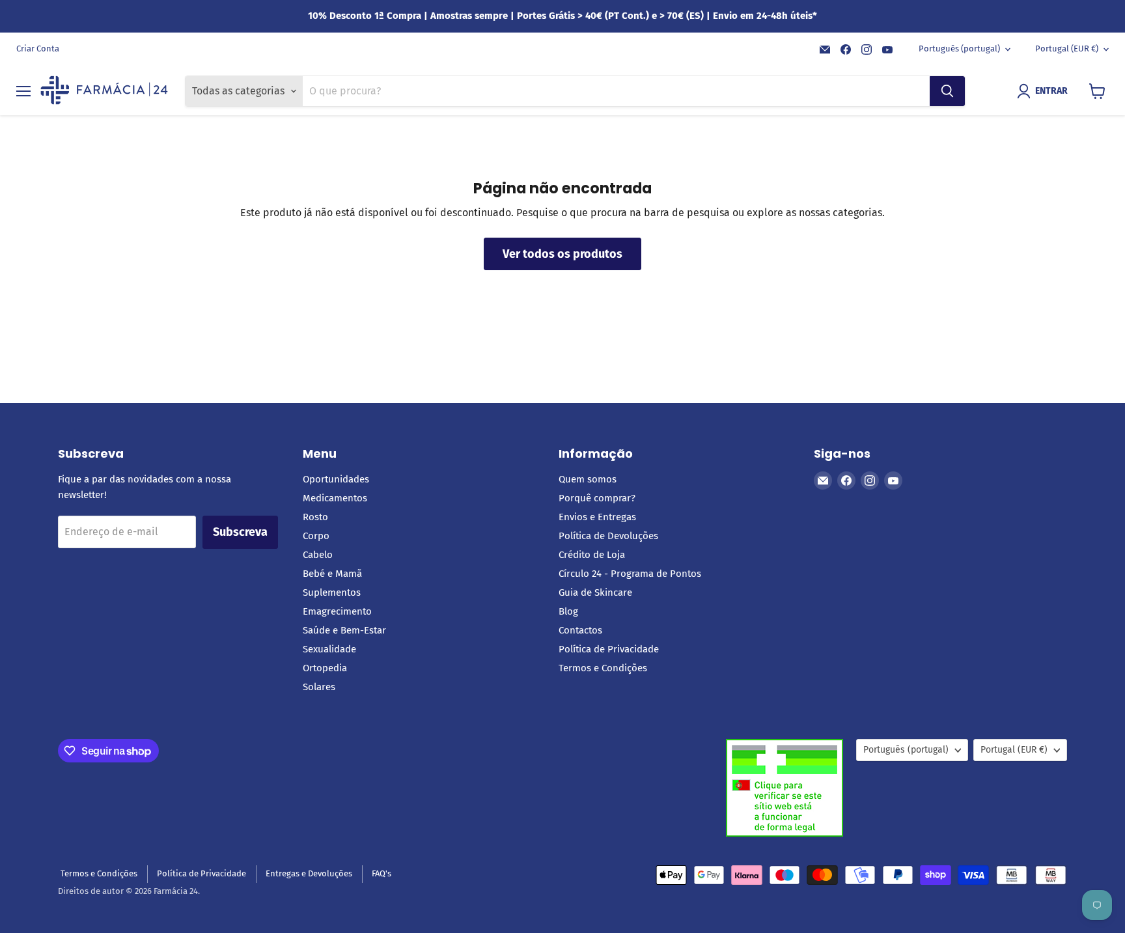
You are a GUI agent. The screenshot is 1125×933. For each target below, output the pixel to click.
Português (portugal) (959, 48)
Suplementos (332, 592)
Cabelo (318, 555)
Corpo (316, 536)
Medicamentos (335, 498)
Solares (319, 687)
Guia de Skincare (595, 592)
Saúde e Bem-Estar (344, 630)
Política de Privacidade (609, 649)
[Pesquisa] (947, 91)
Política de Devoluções (608, 536)
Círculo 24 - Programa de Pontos (630, 573)
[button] (1045, 91)
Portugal (1066, 48)
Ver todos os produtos (562, 254)
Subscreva (240, 532)
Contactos (580, 630)
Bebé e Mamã (332, 573)
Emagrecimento (337, 611)
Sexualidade (329, 649)
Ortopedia (325, 668)
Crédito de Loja (592, 555)
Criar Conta (37, 48)
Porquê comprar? (597, 498)
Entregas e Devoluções (309, 873)
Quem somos (588, 479)
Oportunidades (336, 479)
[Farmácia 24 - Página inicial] (104, 91)
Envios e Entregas (597, 517)
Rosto (315, 517)
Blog (568, 611)
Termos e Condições (603, 668)
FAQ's (381, 873)
